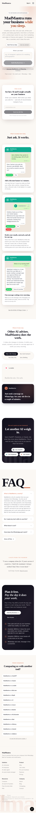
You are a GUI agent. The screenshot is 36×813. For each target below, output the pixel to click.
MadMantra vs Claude (9, 680)
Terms (3, 795)
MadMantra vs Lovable (9, 685)
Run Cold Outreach (25, 354)
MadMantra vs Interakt (9, 729)
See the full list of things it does (18, 310)
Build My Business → (18, 63)
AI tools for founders (7, 783)
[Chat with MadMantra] (32, 809)
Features (21, 772)
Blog (20, 783)
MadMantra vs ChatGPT (10, 676)
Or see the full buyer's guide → (18, 738)
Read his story (24, 570)
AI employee (5, 767)
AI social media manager (8, 772)
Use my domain (24, 45)
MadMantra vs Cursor (9, 705)
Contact (21, 788)
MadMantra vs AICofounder (11, 714)
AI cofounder (5, 765)
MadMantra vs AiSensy (9, 724)
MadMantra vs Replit (9, 695)
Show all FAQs (9, 539)
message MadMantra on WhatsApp (16, 69)
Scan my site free (18, 112)
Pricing (21, 774)
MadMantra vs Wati (8, 719)
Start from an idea (12, 45)
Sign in (28, 3)
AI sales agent (6, 769)
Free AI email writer (7, 786)
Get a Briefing (23, 357)
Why (20, 765)
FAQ (3, 788)
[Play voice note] (15, 205)
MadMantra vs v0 (8, 700)
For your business (24, 769)
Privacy (9, 795)
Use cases (22, 767)
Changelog (22, 786)
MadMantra (6, 3)
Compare (4, 781)
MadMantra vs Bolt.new (10, 690)
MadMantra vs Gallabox (10, 734)
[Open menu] (33, 3)
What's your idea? (18, 50)
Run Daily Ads (12, 357)
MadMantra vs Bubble (9, 709)
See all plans (10, 617)
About (21, 781)
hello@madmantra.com (7, 801)
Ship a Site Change (11, 354)
